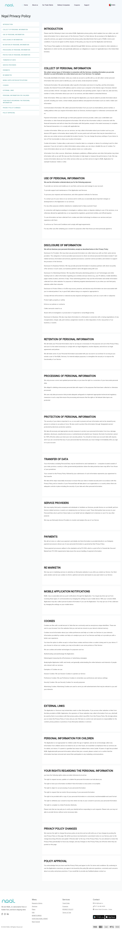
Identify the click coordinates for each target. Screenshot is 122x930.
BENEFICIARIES (37, 915)
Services (34, 906)
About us (35, 5)
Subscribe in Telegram (100, 901)
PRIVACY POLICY (67, 909)
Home (26, 5)
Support (86, 5)
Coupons (77, 5)
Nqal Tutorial (36, 922)
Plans (33, 909)
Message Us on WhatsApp (102, 897)
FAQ (33, 912)
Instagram (96, 892)
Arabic (113, 5)
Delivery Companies (63, 5)
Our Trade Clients (47, 5)
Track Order (66, 903)
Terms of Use (66, 912)
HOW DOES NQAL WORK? (40, 919)
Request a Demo (37, 903)
